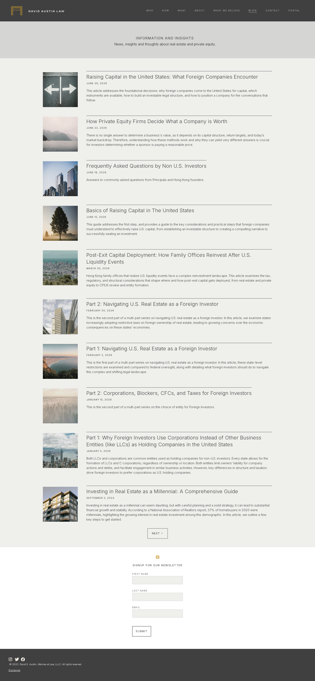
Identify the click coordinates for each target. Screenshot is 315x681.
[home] (37, 11)
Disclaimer (14, 670)
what (182, 10)
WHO (149, 10)
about (200, 10)
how (165, 10)
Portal (294, 10)
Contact (273, 10)
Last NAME (139, 590)
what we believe (226, 10)
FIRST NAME (140, 574)
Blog (253, 10)
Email (136, 607)
